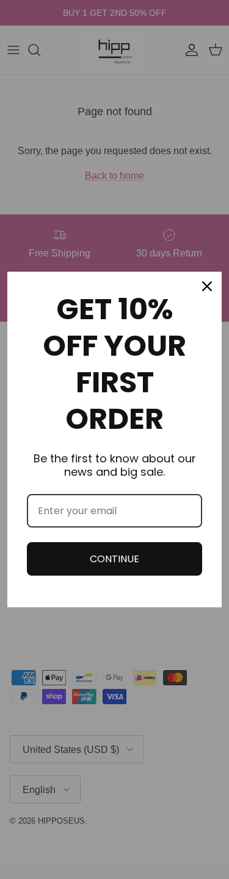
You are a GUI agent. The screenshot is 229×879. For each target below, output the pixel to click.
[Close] (207, 286)
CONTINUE (114, 559)
